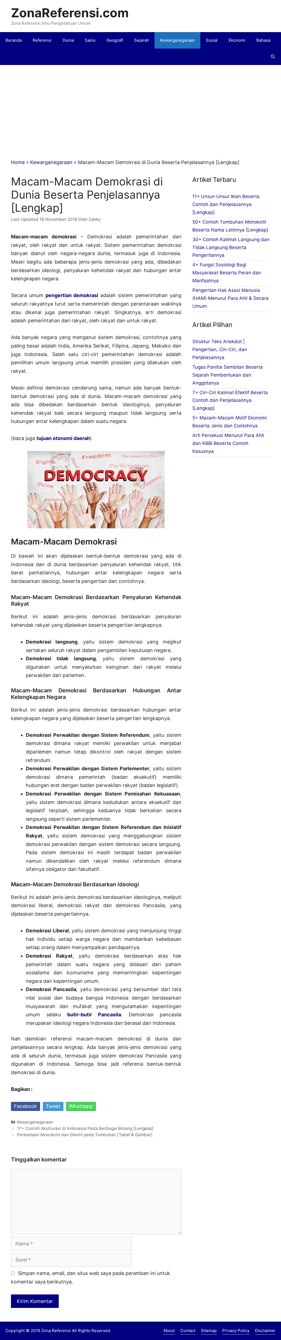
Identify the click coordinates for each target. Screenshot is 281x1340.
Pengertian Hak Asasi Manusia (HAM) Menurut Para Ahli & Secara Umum (230, 298)
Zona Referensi (56, 1330)
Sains (90, 40)
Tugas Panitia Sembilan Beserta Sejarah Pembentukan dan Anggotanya (227, 375)
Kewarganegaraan (177, 40)
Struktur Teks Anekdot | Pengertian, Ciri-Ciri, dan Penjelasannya (219, 349)
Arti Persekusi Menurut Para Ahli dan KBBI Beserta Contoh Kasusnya (228, 443)
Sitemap (209, 1330)
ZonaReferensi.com (70, 12)
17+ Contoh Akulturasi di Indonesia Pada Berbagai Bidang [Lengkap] (85, 1128)
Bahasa (263, 40)
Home (18, 162)
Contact (187, 1330)
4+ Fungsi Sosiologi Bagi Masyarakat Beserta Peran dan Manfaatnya (226, 272)
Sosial (212, 40)
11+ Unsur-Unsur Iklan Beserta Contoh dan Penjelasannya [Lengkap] (226, 204)
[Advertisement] (140, 106)
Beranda (13, 40)
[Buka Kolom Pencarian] (273, 57)
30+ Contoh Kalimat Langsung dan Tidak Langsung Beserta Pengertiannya (230, 247)
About (169, 1330)
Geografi (114, 40)
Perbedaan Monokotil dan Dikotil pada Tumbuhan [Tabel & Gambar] (85, 1134)
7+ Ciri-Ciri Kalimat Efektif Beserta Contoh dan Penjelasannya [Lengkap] (230, 400)
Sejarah (141, 40)
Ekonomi (237, 40)
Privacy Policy (235, 1330)
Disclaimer (265, 1330)
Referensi (42, 40)
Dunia (68, 40)
